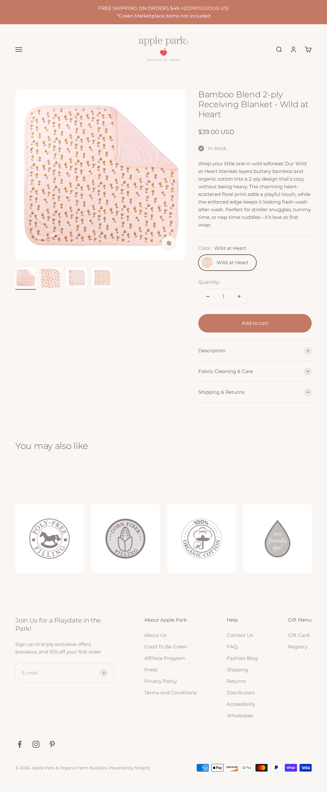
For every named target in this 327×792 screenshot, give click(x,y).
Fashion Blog (242, 658)
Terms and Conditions (170, 693)
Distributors (241, 693)
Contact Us (240, 635)
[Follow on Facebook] (19, 744)
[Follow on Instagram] (36, 744)
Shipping (237, 670)
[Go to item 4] (102, 278)
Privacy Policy (160, 681)
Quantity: (209, 282)
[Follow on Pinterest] (52, 744)
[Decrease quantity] (208, 296)
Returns (236, 681)
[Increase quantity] (239, 296)
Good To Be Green (165, 647)
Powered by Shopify (129, 767)
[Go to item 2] (51, 278)
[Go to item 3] (76, 278)
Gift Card (298, 635)
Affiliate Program (164, 658)
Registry (298, 647)
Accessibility (241, 704)
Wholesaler (240, 716)
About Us (155, 635)
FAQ (232, 647)
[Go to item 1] (25, 278)
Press (150, 670)
